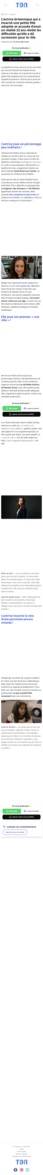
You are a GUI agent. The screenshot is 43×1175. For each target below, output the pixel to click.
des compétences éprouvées (22, 194)
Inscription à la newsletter (21, 1146)
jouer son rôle (28, 285)
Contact (21, 1149)
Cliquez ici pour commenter (15, 832)
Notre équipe (21, 1151)
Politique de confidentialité (21, 1156)
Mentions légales (21, 1154)
